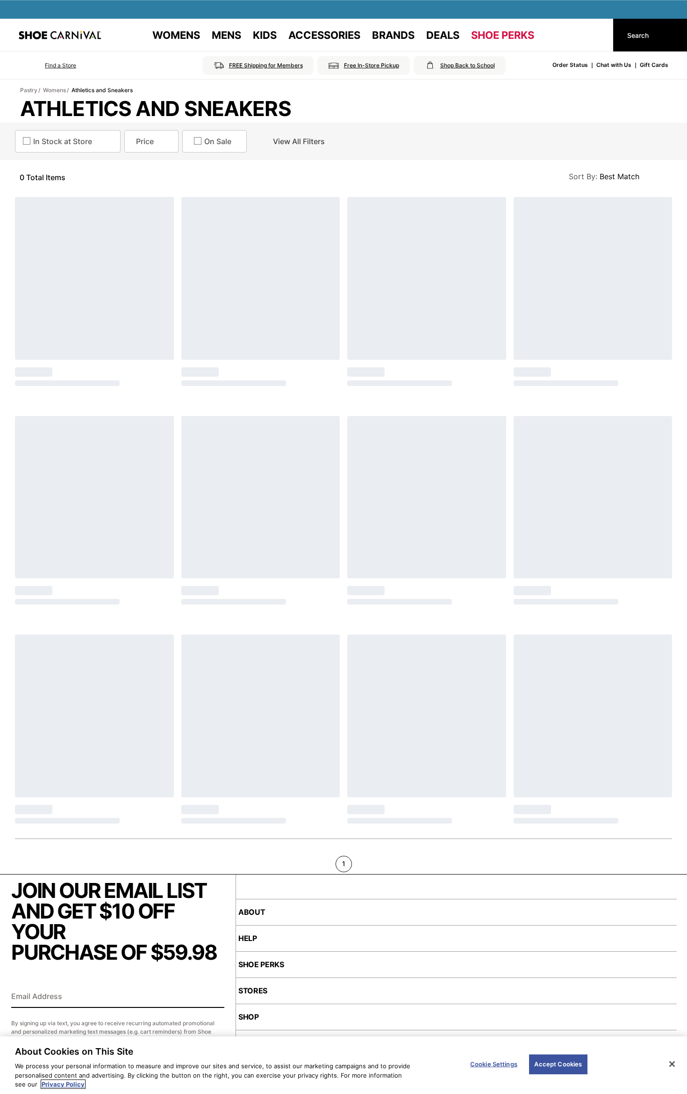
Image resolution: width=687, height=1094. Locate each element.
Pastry (28, 90)
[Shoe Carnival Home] (60, 35)
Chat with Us (613, 64)
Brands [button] (393, 35)
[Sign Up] (214, 997)
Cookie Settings (493, 1064)
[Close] (672, 1064)
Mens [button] (226, 35)
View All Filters (299, 141)
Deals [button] (442, 35)
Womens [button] (176, 35)
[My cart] (597, 35)
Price (145, 141)
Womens (54, 90)
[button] (47, 65)
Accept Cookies (558, 1064)
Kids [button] (265, 35)
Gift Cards (654, 64)
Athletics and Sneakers (102, 90)
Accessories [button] (324, 35)
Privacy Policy (63, 1084)
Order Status (570, 64)
